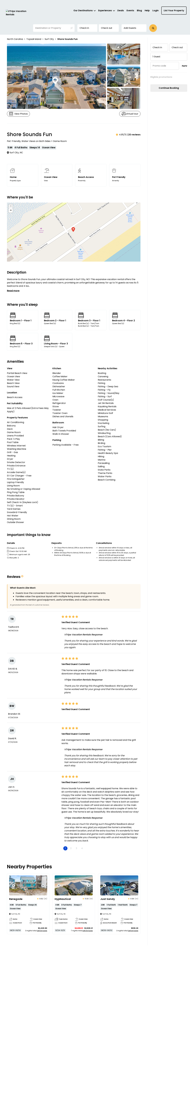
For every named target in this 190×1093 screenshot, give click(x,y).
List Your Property (174, 10)
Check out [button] (106, 28)
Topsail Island (33, 39)
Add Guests (130, 28)
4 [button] (82, 848)
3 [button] (76, 848)
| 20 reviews (133, 134)
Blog (139, 10)
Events (130, 10)
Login (155, 10)
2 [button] (70, 848)
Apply (184, 66)
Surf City (49, 39)
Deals (120, 10)
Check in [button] (84, 28)
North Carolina (15, 39)
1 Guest (156, 56)
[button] (153, 28)
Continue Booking (169, 88)
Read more (13, 290)
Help (147, 10)
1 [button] (65, 848)
